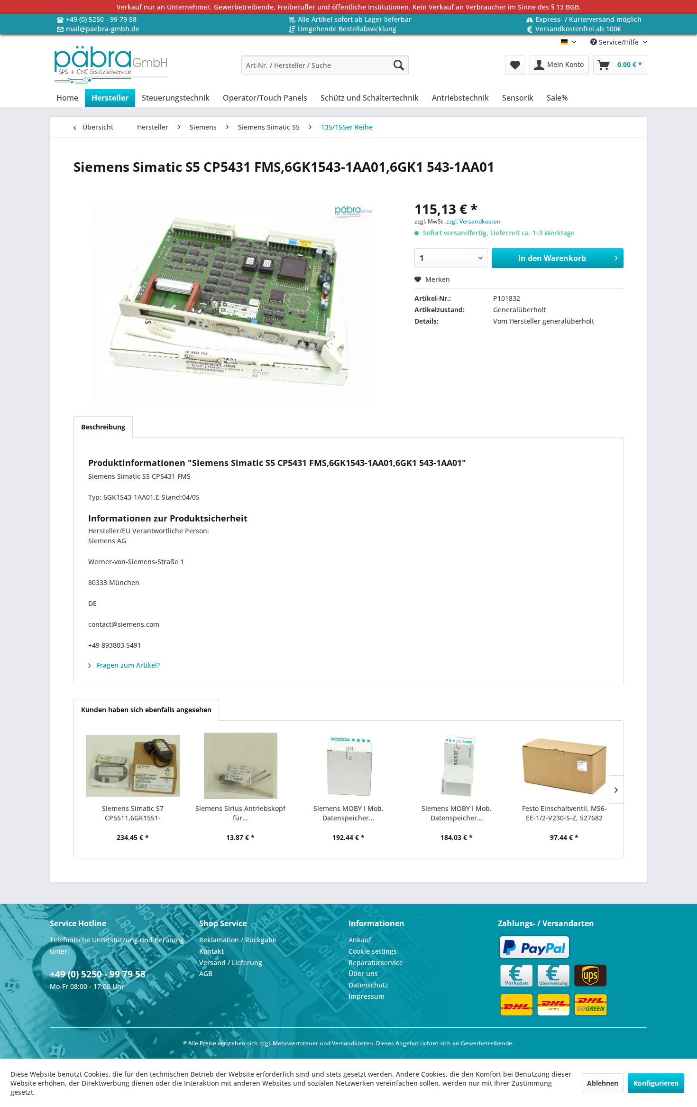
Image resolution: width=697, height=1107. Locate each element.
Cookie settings (372, 951)
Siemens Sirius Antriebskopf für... (240, 813)
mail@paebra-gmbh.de (102, 28)
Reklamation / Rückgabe (237, 939)
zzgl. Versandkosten (473, 221)
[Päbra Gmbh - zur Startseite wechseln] (111, 65)
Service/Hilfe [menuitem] (619, 42)
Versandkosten (352, 1043)
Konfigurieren (656, 1083)
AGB (205, 973)
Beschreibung (103, 426)
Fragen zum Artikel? (127, 665)
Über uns (363, 973)
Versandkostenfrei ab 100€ (578, 28)
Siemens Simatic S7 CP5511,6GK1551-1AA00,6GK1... (133, 813)
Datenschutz (368, 984)
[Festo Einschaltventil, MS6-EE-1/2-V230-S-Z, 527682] (564, 766)
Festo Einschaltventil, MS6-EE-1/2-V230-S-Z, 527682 (564, 813)
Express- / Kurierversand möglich (588, 19)
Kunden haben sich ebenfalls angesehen (146, 709)
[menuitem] (325, 65)
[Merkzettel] (515, 65)
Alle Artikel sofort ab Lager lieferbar (355, 19)
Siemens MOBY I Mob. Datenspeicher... (348, 813)
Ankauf (359, 939)
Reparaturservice (375, 962)
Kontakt (211, 951)
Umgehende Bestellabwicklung (347, 28)
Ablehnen (602, 1083)
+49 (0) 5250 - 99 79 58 (101, 19)
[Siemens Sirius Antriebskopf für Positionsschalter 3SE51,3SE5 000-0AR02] (241, 766)
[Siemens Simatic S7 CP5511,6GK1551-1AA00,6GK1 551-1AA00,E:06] (133, 766)
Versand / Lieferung (230, 962)
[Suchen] (399, 65)
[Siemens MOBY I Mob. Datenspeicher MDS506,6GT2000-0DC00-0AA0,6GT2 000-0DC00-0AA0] (348, 766)
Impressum (366, 996)
